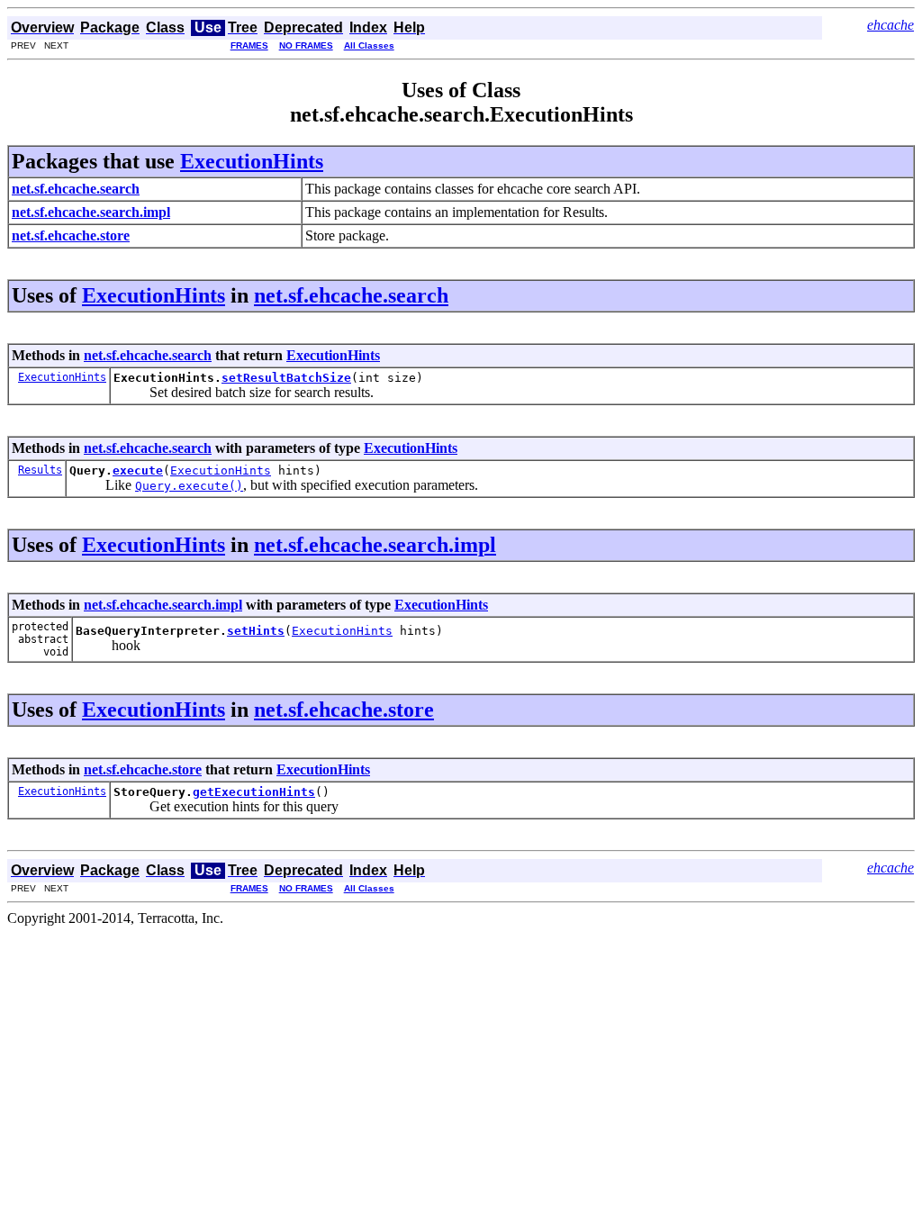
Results (40, 470)
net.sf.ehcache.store (344, 709)
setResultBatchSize (286, 377)
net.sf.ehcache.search (351, 295)
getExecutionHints (254, 792)
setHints (256, 631)
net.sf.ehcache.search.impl (375, 544)
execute (138, 470)
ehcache (890, 24)
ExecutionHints (251, 161)
